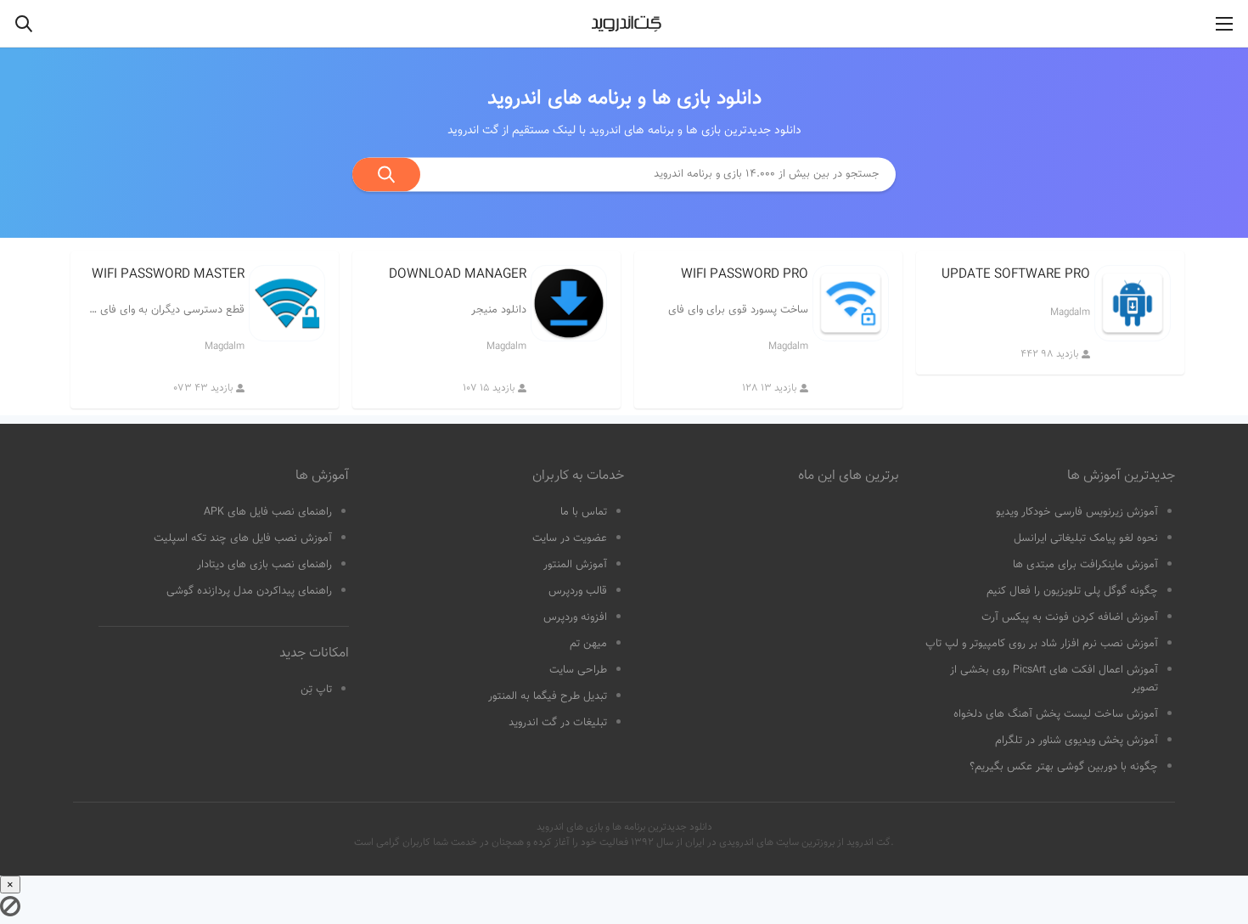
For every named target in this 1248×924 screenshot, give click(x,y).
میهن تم (588, 643)
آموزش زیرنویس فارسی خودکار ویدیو (1077, 512)
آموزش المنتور (575, 564)
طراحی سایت (578, 670)
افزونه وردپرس (575, 617)
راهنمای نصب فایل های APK (268, 512)
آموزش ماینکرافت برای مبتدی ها (1085, 564)
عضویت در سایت (569, 538)
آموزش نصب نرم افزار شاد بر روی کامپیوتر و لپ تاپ (1041, 643)
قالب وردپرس (577, 591)
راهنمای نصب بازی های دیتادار (264, 564)
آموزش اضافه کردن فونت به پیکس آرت (1069, 617)
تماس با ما (583, 512)
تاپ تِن (316, 689)
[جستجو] (386, 174)
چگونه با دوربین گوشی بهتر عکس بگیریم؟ (1064, 766)
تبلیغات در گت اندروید (558, 722)
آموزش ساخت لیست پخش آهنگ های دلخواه (1055, 714)
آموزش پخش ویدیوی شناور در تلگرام (1076, 740)
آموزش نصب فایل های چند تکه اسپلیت (243, 538)
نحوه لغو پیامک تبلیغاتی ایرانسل (1086, 538)
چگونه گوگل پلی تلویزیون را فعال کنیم (1072, 591)
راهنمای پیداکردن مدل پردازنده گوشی (249, 591)
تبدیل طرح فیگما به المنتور (547, 696)
